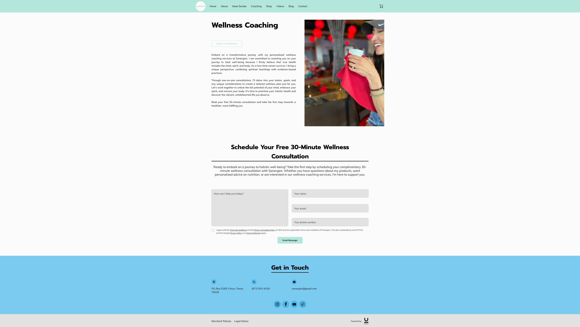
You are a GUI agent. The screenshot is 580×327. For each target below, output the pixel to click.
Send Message (289, 240)
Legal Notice (241, 321)
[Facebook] (285, 304)
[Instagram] (277, 304)
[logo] (366, 321)
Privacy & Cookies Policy (264, 230)
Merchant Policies (221, 321)
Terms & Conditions (238, 230)
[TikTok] (302, 304)
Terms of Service (253, 233)
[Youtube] (294, 304)
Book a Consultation (226, 43)
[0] (381, 6)
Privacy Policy (236, 233)
